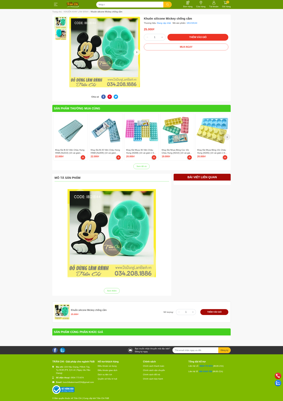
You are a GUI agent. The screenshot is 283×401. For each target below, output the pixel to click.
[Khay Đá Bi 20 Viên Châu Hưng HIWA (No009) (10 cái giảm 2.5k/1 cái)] (106, 130)
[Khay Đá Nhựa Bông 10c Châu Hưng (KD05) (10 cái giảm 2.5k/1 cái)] (212, 130)
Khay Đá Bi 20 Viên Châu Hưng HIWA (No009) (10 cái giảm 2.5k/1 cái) (105, 153)
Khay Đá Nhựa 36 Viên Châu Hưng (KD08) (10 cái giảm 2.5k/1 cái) (141, 153)
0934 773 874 (77, 377)
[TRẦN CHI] (73, 4)
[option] (61, 23)
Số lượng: (168, 312)
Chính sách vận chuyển (154, 370)
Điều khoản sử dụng (107, 366)
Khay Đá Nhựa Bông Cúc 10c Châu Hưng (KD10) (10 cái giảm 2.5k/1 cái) (177, 153)
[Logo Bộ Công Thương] (63, 389)
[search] (167, 5)
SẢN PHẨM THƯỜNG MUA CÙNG (77, 108)
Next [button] (137, 52)
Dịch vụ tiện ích (105, 374)
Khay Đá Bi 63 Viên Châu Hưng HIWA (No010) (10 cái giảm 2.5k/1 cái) (69, 153)
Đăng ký (224, 350)
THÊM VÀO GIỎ (198, 37)
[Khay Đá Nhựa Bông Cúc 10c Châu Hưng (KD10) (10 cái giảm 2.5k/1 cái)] (177, 130)
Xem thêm (112, 291)
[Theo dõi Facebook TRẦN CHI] (55, 350)
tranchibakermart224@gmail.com (78, 382)
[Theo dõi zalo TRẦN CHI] (62, 350)
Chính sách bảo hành (153, 379)
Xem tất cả (141, 166)
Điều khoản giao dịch (107, 370)
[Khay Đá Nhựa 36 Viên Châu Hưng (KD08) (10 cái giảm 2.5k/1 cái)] (141, 130)
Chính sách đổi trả (151, 374)
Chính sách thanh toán (153, 366)
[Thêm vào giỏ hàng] (83, 157)
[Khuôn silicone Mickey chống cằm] (104, 52)
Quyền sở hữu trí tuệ (107, 379)
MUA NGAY (186, 47)
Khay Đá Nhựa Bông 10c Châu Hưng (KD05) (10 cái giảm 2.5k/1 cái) (212, 153)
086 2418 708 (205, 371)
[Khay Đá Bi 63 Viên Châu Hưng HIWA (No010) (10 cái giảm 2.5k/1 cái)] (70, 130)
